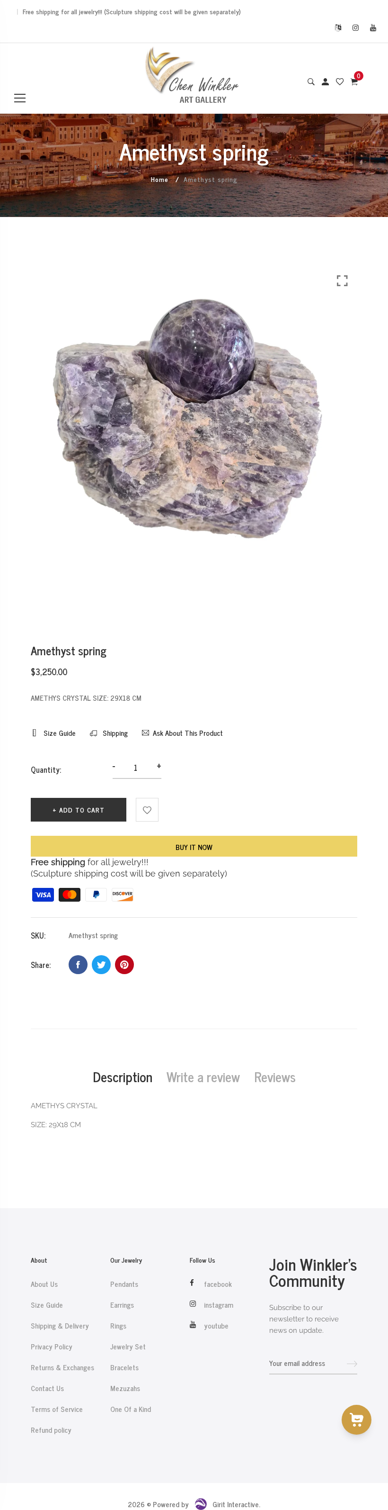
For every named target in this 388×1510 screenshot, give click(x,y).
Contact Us (47, 1388)
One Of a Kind (130, 1409)
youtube (216, 1325)
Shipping (114, 733)
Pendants (124, 1284)
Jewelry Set (128, 1346)
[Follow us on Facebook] (78, 964)
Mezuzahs (125, 1388)
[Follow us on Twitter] (101, 964)
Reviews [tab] (275, 1076)
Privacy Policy (51, 1346)
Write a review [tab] (203, 1076)
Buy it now (194, 847)
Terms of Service (57, 1409)
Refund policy (51, 1430)
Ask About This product (188, 733)
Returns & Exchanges (62, 1367)
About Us (44, 1284)
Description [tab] (122, 1076)
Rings (118, 1325)
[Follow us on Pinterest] (124, 964)
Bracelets (124, 1367)
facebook (218, 1284)
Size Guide (59, 733)
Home (159, 179)
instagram (218, 1305)
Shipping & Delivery (60, 1325)
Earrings (122, 1305)
